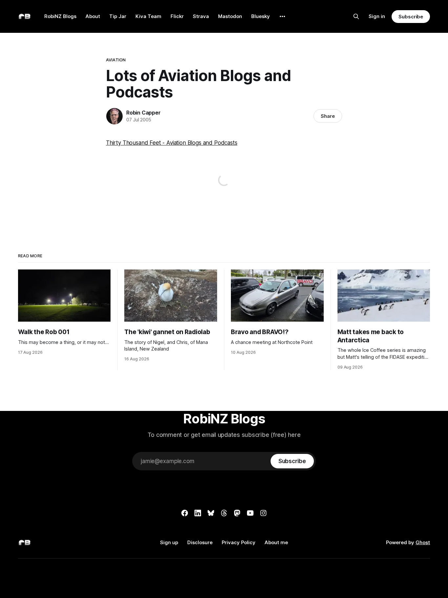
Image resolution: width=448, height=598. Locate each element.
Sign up (169, 542)
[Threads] (224, 513)
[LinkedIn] (197, 513)
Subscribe (410, 16)
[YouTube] (250, 513)
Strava (201, 16)
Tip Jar (117, 16)
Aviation (116, 59)
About (93, 16)
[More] (282, 16)
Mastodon (230, 16)
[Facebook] (184, 513)
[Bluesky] (211, 513)
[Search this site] (356, 16)
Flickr (177, 16)
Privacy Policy (238, 542)
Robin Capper (143, 112)
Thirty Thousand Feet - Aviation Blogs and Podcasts (171, 142)
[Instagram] (263, 513)
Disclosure (200, 542)
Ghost (423, 542)
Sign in (377, 16)
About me (276, 542)
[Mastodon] (237, 513)
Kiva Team (148, 16)
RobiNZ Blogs (60, 16)
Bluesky (260, 16)
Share (328, 116)
